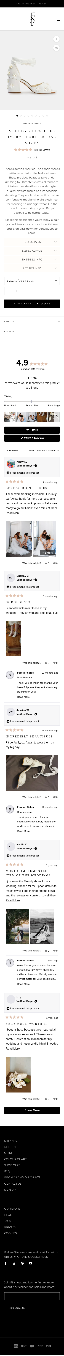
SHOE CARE (12, 1165)
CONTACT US (13, 1183)
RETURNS (9, 332)
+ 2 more (47, 552)
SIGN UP (10, 1189)
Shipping (9, 322)
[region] (32, 417)
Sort (32, 450)
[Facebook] (5, 1263)
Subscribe (17, 1307)
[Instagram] (14, 1263)
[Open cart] (58, 19)
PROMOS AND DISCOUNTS (22, 1177)
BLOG (8, 1215)
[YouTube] (30, 1263)
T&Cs (7, 1221)
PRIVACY (10, 1227)
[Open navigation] (6, 19)
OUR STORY (12, 1208)
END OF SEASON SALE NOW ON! (31, 3)
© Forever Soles (32, 1326)
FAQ (7, 1171)
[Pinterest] (22, 1263)
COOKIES (10, 1233)
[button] (32, 150)
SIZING (8, 1153)
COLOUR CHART (15, 1159)
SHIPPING (11, 1140)
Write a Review (39, 439)
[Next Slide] (57, 417)
